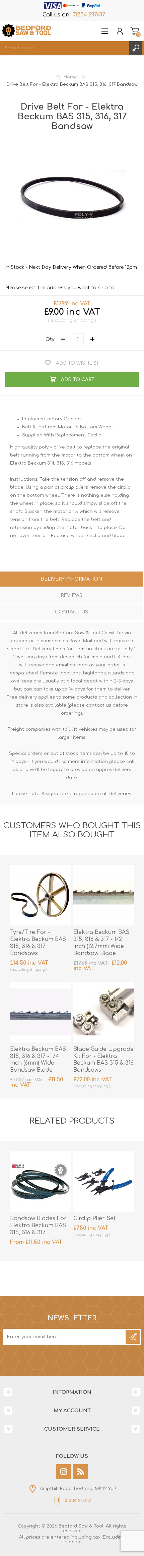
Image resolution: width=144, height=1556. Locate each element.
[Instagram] (63, 1471)
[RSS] (80, 1471)
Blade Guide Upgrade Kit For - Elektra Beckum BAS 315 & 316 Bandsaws (103, 1059)
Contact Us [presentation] (71, 611)
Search (135, 48)
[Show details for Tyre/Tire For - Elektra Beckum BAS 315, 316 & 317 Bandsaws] (40, 895)
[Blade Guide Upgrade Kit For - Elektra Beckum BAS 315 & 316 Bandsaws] (103, 1012)
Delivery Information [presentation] (71, 579)
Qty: (51, 339)
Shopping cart (134, 31)
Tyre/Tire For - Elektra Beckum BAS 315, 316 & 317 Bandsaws (38, 942)
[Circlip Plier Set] (103, 1181)
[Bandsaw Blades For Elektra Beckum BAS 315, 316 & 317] (40, 1181)
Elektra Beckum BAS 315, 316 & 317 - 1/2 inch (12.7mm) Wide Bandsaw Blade (101, 942)
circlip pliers (74, 487)
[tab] (71, 580)
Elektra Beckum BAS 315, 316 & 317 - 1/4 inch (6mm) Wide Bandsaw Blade (38, 1059)
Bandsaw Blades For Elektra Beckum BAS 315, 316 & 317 (38, 1225)
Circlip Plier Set (94, 1218)
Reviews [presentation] (71, 595)
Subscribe (133, 1337)
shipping (83, 320)
